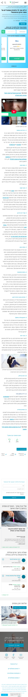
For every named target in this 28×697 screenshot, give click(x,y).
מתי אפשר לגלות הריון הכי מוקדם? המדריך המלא (16, 530)
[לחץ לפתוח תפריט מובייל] (25, 2)
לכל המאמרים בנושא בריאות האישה (11, 547)
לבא (0, 528)
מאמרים (21, 6)
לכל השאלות (5, 595)
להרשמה (14, 497)
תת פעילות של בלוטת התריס (19, 236)
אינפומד (25, 6)
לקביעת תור (16, 58)
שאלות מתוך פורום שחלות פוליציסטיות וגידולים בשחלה (16, 553)
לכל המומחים (14, 66)
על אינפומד (13, 664)
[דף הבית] (14, 3)
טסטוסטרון (6, 396)
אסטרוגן (19, 145)
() (15, 46)
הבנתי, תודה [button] (4, 694)
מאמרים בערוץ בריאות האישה (13, 6)
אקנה (12, 191)
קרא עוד (23, 24)
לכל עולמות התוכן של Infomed (10, 625)
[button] (5, 2)
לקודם (27, 528)
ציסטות (12, 419)
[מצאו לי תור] (3, 31)
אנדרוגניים (6, 198)
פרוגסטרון (12, 145)
